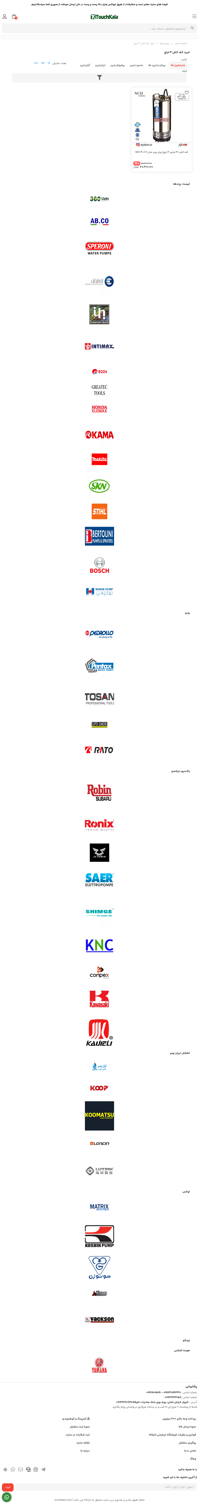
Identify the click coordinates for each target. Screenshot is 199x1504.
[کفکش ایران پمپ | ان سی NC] (99, 1067)
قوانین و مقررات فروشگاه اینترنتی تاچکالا (172, 1435)
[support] (28, 1470)
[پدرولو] (99, 634)
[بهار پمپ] (99, 592)
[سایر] (99, 880)
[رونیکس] (99, 825)
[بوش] (99, 564)
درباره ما (85, 1451)
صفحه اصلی (181, 43)
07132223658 (173, 1397)
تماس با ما (190, 1451)
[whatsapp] (13, 1470)
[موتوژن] (99, 1268)
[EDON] (99, 371)
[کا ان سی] (99, 945)
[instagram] (36, 1470)
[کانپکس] (99, 972)
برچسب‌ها (164, 43)
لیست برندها (181, 184)
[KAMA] (99, 435)
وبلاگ (193, 1459)
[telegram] (43, 1470)
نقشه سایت (83, 1443)
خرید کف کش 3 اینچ (144, 43)
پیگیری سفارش (187, 1443)
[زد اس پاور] (99, 852)
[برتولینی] (99, 537)
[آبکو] (99, 221)
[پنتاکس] (99, 667)
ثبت (7, 1487)
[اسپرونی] (99, 249)
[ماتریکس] (99, 1208)
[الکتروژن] (99, 281)
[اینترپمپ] (99, 314)
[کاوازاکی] (99, 1000)
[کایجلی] (99, 1032)
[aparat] (5, 1470)
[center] (192, 28)
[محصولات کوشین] (99, 1236)
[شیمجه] (99, 912)
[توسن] (99, 699)
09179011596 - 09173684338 (163, 1392)
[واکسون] (99, 1319)
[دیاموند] (99, 725)
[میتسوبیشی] (99, 1293)
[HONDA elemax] (99, 409)
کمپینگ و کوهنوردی (74, 1419)
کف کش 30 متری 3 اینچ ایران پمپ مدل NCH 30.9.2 (161, 152)
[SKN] (99, 486)
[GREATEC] (99, 390)
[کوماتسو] (99, 1116)
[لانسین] (99, 1143)
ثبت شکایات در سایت (78, 1435)
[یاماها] (99, 1365)
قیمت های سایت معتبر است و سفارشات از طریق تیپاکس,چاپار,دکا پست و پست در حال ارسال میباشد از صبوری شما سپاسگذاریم (99, 4)
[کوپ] (99, 1088)
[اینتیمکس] (99, 346)
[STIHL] (99, 511)
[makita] (99, 460)
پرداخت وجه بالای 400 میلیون (179, 1419)
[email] (21, 1470)
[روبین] (99, 793)
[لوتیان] (99, 1171)
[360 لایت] (99, 199)
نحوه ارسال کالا (187, 1427)
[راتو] (99, 750)
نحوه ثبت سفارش (80, 1427)
